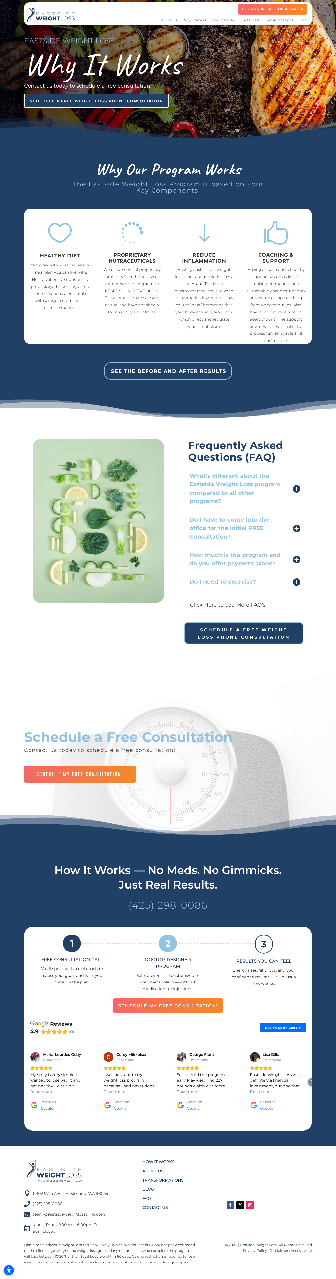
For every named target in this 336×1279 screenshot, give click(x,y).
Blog (303, 20)
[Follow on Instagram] (250, 1205)
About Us (169, 20)
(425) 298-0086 (168, 905)
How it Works (223, 20)
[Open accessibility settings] (9, 1270)
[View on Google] (35, 1057)
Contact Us (250, 20)
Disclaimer (279, 1250)
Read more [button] (41, 1091)
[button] (24, 1082)
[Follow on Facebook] (230, 1205)
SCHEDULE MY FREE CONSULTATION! (79, 774)
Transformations (279, 20)
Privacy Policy (255, 1250)
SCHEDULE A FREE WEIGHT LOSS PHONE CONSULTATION (96, 101)
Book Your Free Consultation (272, 9)
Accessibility (301, 1250)
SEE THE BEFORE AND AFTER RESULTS (168, 371)
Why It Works (194, 20)
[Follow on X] (240, 1205)
